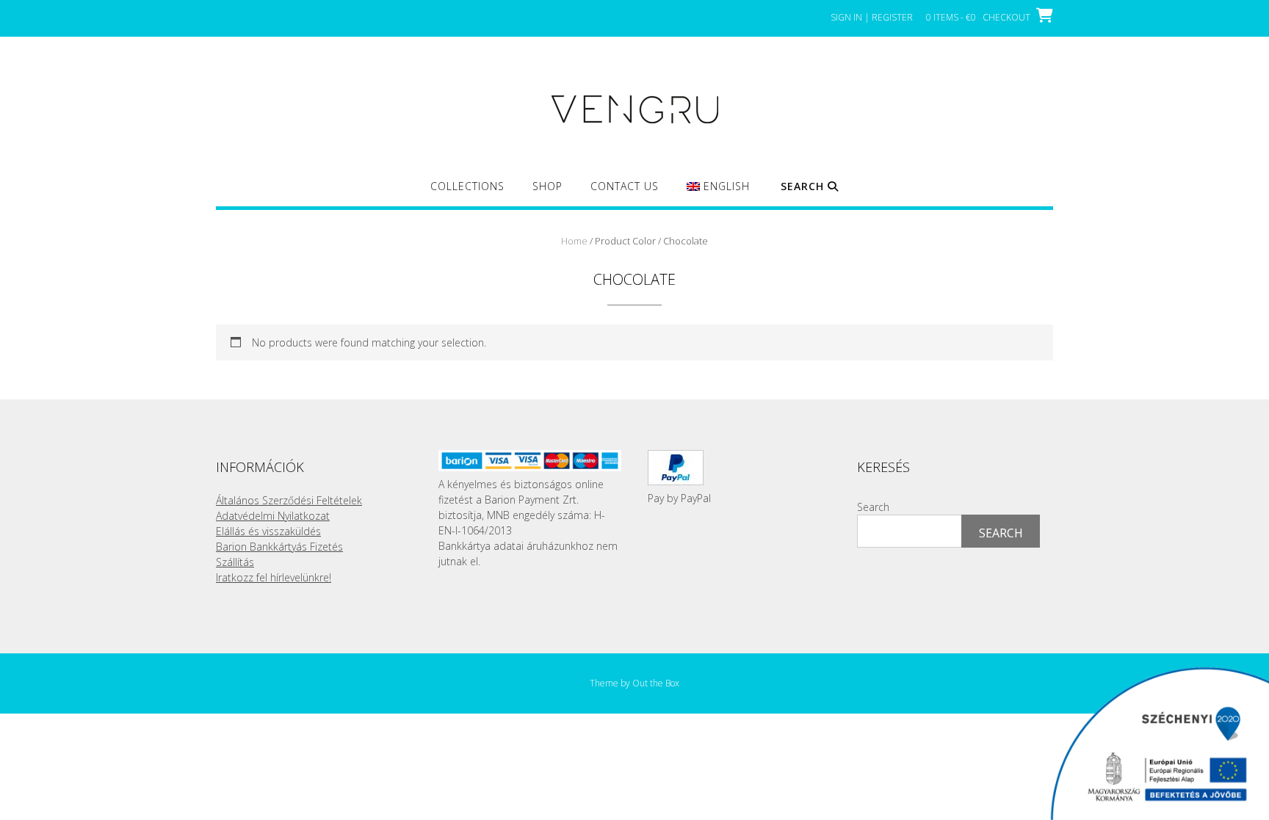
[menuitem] (718, 192)
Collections (467, 186)
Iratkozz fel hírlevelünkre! (273, 577)
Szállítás (235, 562)
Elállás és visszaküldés (268, 531)
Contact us (624, 186)
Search (873, 507)
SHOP (547, 186)
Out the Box (655, 683)
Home (574, 240)
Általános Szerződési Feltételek (289, 500)
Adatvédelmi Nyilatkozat (273, 516)
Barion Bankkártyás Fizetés (279, 547)
